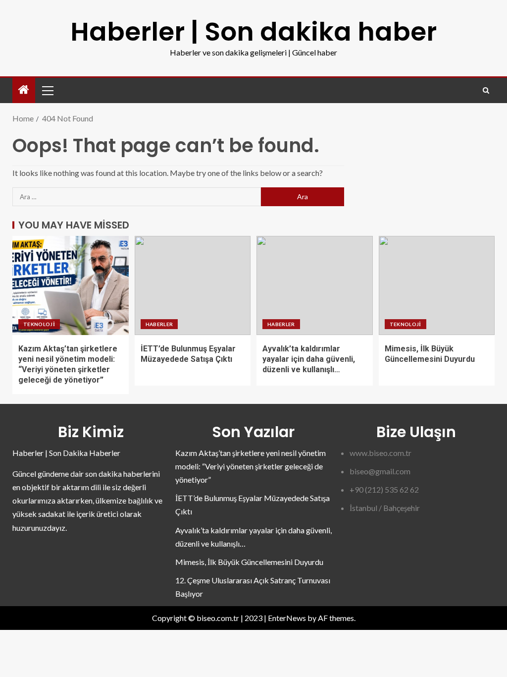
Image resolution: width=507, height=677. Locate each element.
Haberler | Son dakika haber (253, 31)
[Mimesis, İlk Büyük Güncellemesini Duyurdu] (437, 285)
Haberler (159, 324)
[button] (47, 90)
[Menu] (47, 90)
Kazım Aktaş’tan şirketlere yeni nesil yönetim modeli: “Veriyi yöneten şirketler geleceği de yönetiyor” (250, 466)
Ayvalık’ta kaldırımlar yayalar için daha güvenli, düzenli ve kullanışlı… (308, 359)
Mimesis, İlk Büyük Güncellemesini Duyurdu (249, 561)
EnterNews (287, 617)
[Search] (486, 90)
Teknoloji (39, 324)
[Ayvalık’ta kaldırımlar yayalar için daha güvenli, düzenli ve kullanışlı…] (314, 285)
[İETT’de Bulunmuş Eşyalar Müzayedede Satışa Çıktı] (193, 285)
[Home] (23, 90)
